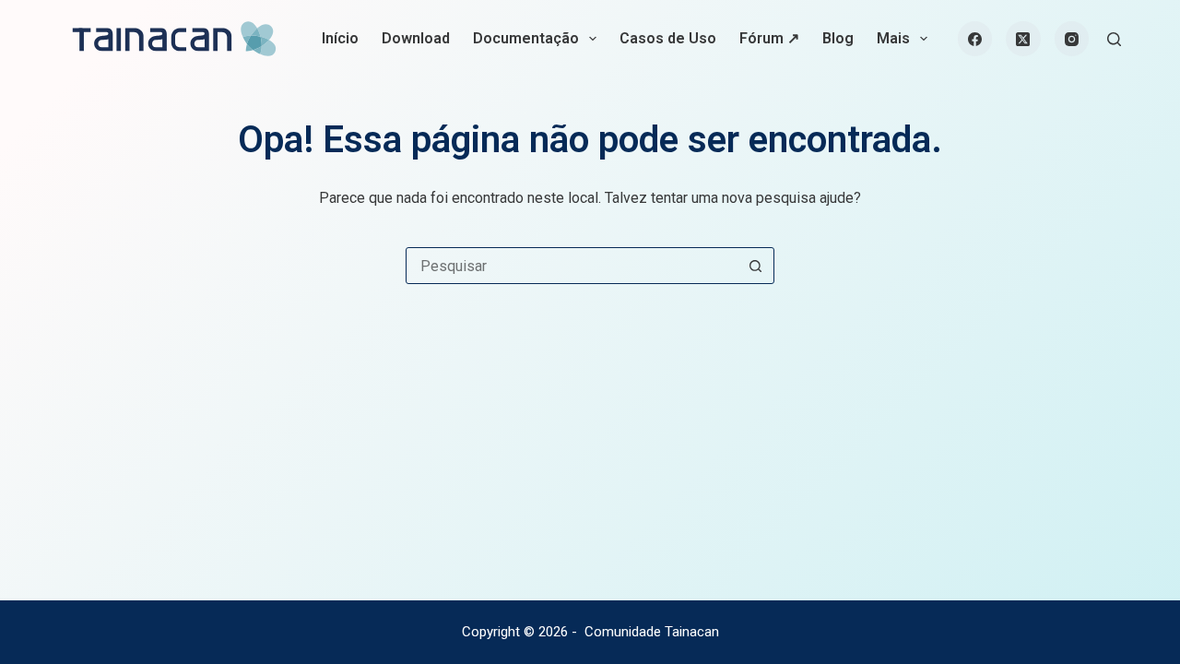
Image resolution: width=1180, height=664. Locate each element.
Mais (893, 38)
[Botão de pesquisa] (755, 265)
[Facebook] (975, 38)
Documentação (526, 38)
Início (340, 38)
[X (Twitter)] (1023, 38)
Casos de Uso (668, 38)
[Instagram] (1072, 38)
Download (416, 38)
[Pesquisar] (1114, 39)
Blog (838, 38)
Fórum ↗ (769, 38)
